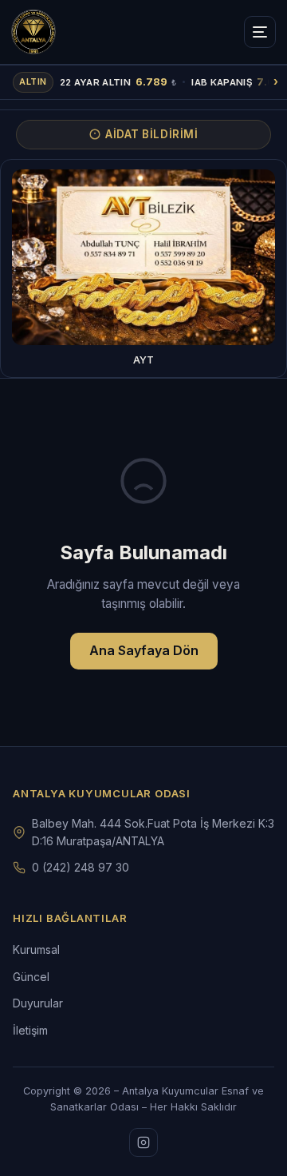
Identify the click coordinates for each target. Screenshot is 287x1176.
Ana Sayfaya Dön (144, 650)
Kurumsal (36, 949)
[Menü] (260, 32)
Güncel (31, 976)
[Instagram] (143, 1142)
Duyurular (38, 1003)
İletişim (30, 1030)
